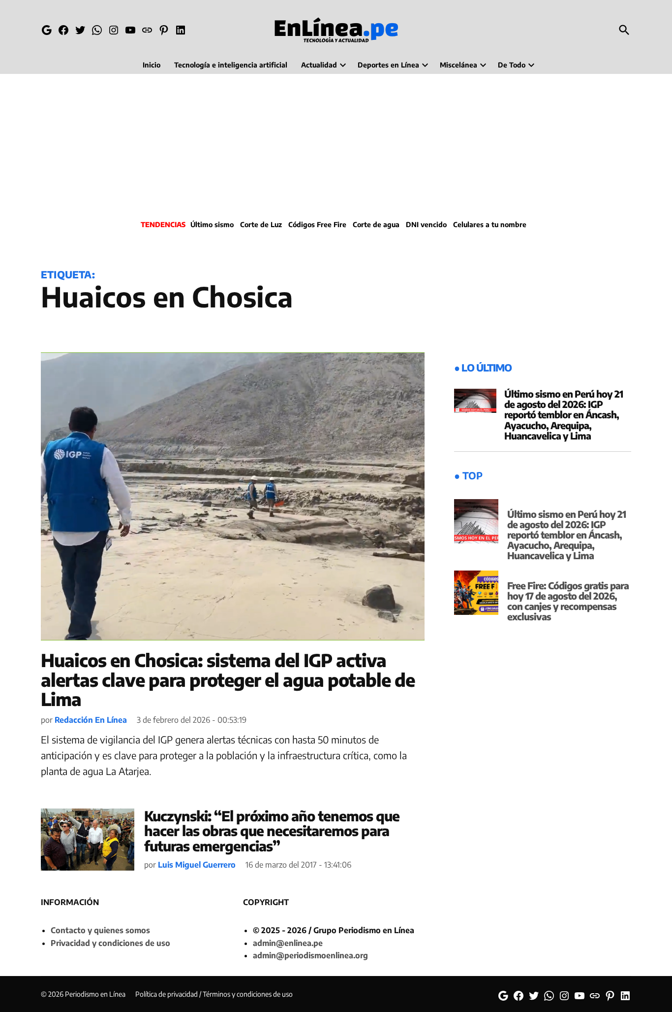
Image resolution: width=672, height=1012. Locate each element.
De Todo (511, 65)
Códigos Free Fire (317, 224)
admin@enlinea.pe (288, 943)
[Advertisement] (336, 145)
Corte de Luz (261, 224)
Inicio (151, 65)
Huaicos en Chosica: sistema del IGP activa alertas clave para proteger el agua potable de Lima (228, 679)
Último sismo (212, 224)
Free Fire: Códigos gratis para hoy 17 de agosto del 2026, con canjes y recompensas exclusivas (568, 600)
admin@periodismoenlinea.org (310, 955)
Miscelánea (458, 65)
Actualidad (319, 65)
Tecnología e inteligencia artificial (230, 65)
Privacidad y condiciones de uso (110, 943)
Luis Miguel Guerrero (197, 865)
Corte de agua (376, 224)
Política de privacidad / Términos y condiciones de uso (214, 994)
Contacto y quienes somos (100, 930)
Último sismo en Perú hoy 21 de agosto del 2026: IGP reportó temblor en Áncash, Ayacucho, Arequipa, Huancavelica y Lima (563, 414)
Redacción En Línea (91, 720)
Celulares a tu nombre (489, 224)
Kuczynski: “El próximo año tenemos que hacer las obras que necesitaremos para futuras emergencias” (271, 831)
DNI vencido (426, 224)
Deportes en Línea (388, 65)
